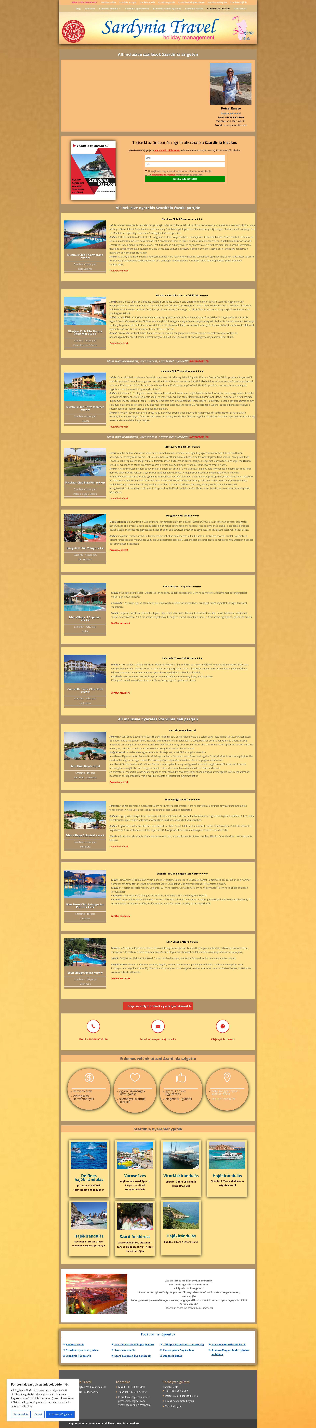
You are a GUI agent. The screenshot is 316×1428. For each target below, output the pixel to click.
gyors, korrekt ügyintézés (175, 1092)
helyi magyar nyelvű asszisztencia (225, 1092)
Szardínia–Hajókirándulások (228, 1344)
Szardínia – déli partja (85, 979)
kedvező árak (82, 1091)
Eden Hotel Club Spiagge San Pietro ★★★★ (85, 906)
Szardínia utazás (147, 2)
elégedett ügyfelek (178, 1099)
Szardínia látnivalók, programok (134, 1344)
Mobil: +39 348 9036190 (93, 1039)
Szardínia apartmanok (137, 8)
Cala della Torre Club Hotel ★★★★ (85, 690)
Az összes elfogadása (60, 1414)
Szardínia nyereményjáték (82, 1350)
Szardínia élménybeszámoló (191, 2)
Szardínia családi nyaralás (167, 8)
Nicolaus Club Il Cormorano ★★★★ (85, 256)
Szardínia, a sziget (127, 2)
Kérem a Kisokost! (185, 179)
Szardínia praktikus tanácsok (132, 1355)
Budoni (85, 631)
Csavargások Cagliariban (178, 1350)
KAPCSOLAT (240, 8)
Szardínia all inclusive (218, 8)
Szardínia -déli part (85, 913)
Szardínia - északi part (85, 554)
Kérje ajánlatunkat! (223, 1039)
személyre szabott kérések (132, 1100)
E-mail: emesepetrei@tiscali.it (158, 1039)
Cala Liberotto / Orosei (85, 345)
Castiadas (85, 918)
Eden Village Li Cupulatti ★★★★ (85, 619)
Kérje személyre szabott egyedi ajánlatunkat (158, 1006)
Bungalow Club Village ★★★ (85, 548)
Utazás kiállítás (172, 1355)
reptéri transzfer (223, 1099)
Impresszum (76, 1423)
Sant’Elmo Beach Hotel (85, 766)
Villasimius (85, 983)
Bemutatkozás (75, 1344)
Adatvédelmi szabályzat (100, 1423)
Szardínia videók (124, 1350)
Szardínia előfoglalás (217, 2)
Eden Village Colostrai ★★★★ (85, 835)
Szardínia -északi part (85, 264)
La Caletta (85, 703)
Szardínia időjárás (238, 2)
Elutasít (38, 1414)
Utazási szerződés (128, 1423)
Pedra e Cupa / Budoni (85, 493)
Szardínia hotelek (108, 8)
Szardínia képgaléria (78, 1355)
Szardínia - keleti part (85, 626)
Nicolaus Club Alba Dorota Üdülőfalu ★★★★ (85, 332)
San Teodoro (85, 559)
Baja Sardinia (85, 268)
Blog (78, 8)
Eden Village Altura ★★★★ (85, 972)
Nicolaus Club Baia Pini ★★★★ (85, 482)
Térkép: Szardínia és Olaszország (183, 1344)
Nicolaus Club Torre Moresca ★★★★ (85, 408)
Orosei (85, 420)
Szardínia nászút (194, 8)
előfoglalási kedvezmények (83, 1097)
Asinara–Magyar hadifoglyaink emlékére (230, 1352)
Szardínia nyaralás (166, 2)
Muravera (85, 846)
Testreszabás (21, 1414)
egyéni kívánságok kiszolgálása (132, 1092)
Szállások (90, 8)
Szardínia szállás (108, 2)
